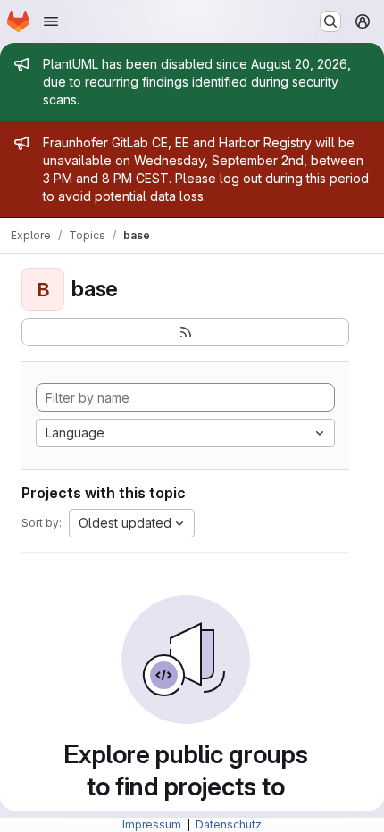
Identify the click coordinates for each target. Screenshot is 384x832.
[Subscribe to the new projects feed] (185, 332)
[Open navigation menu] (51, 21)
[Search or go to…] (330, 21)
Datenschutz (229, 824)
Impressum (153, 824)
